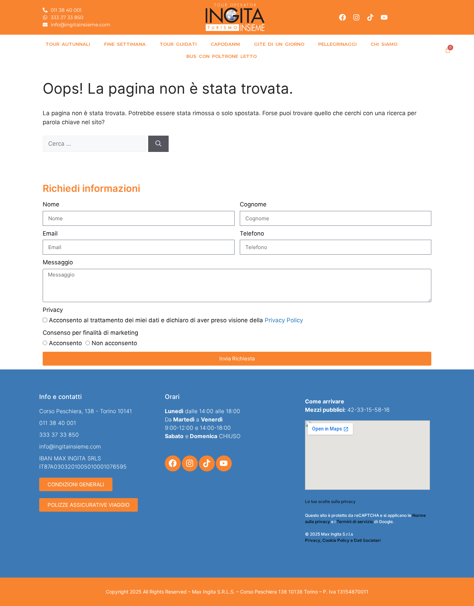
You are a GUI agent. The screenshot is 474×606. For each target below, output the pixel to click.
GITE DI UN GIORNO (279, 44)
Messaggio (58, 262)
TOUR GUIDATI (178, 44)
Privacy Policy (284, 320)
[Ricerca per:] (95, 143)
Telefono (252, 233)
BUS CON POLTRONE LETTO (221, 56)
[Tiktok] (370, 17)
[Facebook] (342, 17)
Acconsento (65, 343)
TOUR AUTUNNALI (67, 44)
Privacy (53, 309)
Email (50, 233)
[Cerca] (158, 144)
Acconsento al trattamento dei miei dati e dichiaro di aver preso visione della (176, 320)
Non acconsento (114, 343)
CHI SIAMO (384, 44)
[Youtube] (384, 17)
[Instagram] (356, 17)
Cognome (253, 204)
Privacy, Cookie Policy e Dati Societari (343, 540)
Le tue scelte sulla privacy (330, 501)
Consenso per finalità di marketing (90, 332)
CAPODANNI (225, 44)
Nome (51, 204)
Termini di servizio (355, 521)
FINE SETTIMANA (125, 44)
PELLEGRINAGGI (337, 44)
